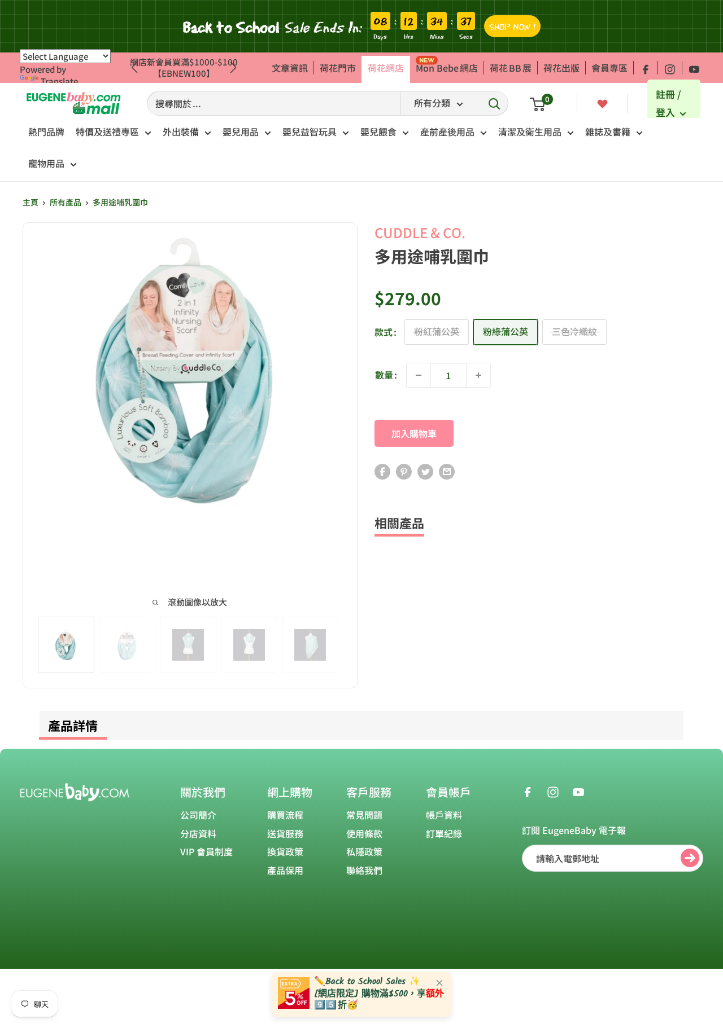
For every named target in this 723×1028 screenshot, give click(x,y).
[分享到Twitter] (425, 471)
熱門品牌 (46, 131)
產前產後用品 (447, 131)
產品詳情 (73, 725)
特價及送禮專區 (107, 131)
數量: (386, 374)
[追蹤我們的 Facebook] (645, 67)
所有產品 (65, 202)
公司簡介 (198, 814)
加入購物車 (414, 433)
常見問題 (364, 814)
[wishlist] (602, 102)
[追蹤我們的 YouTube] (694, 67)
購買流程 (285, 814)
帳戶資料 (444, 814)
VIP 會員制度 (206, 851)
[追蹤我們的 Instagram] (670, 67)
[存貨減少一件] (418, 375)
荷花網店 (386, 67)
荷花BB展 (511, 67)
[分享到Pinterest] (404, 471)
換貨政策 (285, 851)
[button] (233, 67)
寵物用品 (46, 163)
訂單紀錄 (444, 833)
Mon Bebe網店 (447, 67)
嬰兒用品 (241, 131)
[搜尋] (494, 103)
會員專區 (609, 67)
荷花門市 (338, 67)
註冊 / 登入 (668, 103)
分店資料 (198, 833)
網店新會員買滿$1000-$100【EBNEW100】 (184, 67)
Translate (59, 81)
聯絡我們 (364, 870)
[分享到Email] (447, 471)
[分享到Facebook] (382, 471)
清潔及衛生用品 (529, 131)
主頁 (30, 202)
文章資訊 (290, 67)
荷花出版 (561, 67)
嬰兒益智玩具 (309, 131)
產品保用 (285, 870)
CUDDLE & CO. (419, 232)
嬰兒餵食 (378, 131)
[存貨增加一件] (478, 375)
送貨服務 (285, 833)
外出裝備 (181, 131)
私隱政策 (364, 851)
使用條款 (364, 833)
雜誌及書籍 (607, 131)
